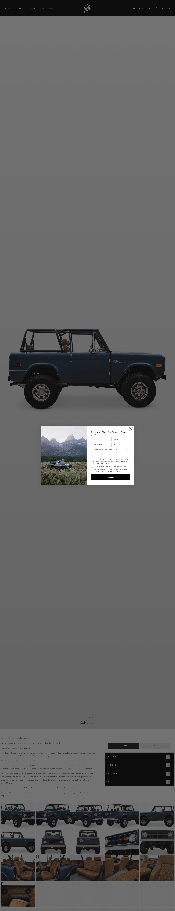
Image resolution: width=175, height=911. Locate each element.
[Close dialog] (131, 429)
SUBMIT (111, 477)
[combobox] (110, 450)
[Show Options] (128, 450)
